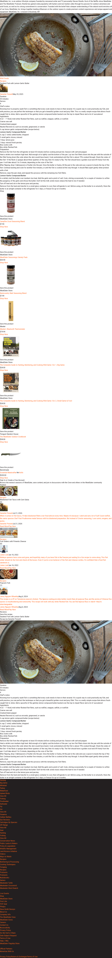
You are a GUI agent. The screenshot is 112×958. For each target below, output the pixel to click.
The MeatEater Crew (8, 917)
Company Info (5, 914)
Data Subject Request (8, 936)
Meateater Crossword (8, 885)
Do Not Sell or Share (8, 933)
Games (2, 880)
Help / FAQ (4, 941)
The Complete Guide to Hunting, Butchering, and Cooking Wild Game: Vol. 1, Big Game (32, 365)
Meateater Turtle (6, 883)
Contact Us (4, 925)
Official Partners (6, 949)
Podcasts (3, 872)
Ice (1, 809)
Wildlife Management (8, 849)
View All (3, 796)
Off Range (4, 825)
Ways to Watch (5, 857)
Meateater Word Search (9, 888)
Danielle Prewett (6, 94)
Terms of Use (5, 938)
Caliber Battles (5, 817)
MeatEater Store (6, 899)
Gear (2, 830)
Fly (1, 807)
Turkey (2, 788)
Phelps (2, 907)
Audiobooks (4, 878)
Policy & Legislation (7, 846)
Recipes (3, 81)
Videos (2, 854)
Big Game (3, 783)
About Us (3, 912)
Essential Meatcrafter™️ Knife (11, 473)
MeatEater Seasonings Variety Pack (13, 257)
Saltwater (3, 804)
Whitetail (3, 785)
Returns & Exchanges (19, 957)
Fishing (3, 799)
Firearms (3, 814)
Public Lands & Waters (8, 843)
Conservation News (7, 841)
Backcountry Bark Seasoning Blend (13, 293)
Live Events (4, 893)
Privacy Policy (5, 930)
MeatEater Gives (6, 920)
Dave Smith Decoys (7, 909)
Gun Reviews (5, 820)
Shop (2, 896)
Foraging (3, 867)
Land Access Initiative (8, 851)
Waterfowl (4, 791)
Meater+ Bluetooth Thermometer (12, 329)
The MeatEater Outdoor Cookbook (13, 437)
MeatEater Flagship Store (9, 943)
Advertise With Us (7, 951)
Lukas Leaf (4, 555)
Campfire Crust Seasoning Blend (12, 221)
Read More (4, 526)
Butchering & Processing (9, 862)
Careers (3, 922)
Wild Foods (4, 78)
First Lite (3, 901)
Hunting (3, 780)
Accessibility (5, 928)
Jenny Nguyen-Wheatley (9, 596)
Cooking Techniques (7, 864)
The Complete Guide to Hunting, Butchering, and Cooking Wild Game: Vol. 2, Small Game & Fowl (36, 401)
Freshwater (4, 801)
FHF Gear (3, 904)
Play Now (12, 526)
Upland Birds (5, 793)
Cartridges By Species (8, 822)
